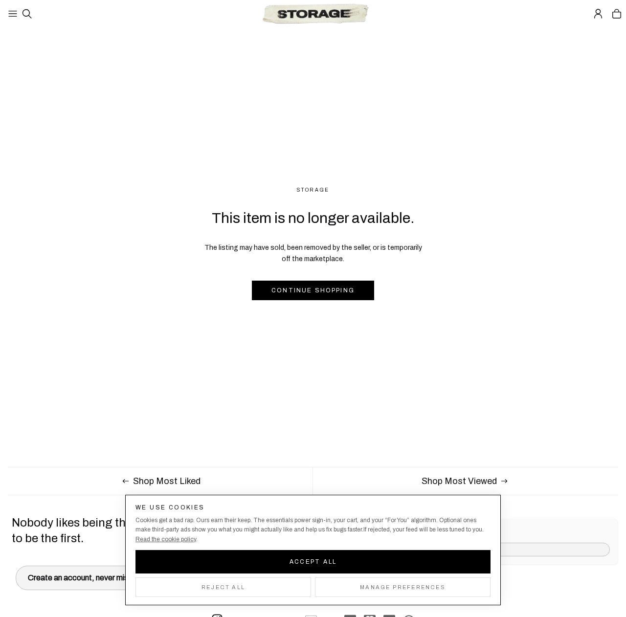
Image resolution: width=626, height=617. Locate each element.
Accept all (313, 561)
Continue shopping (313, 290)
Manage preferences (403, 587)
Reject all (223, 587)
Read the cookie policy (165, 539)
